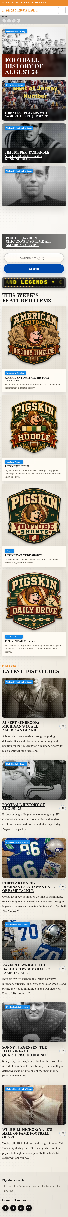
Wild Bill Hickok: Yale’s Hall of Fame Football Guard (27, 1133)
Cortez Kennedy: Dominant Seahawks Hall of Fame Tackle (28, 886)
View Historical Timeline (24, 2)
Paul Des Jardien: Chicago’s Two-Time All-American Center (29, 241)
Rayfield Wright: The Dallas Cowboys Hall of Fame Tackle (27, 968)
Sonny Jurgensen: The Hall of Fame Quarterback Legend (24, 1051)
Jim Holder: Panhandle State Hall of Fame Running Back (27, 156)
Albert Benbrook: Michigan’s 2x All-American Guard (20, 726)
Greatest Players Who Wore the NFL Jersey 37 (27, 114)
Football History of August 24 (24, 65)
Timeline (20, 1200)
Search (34, 268)
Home (6, 1200)
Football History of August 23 (23, 806)
